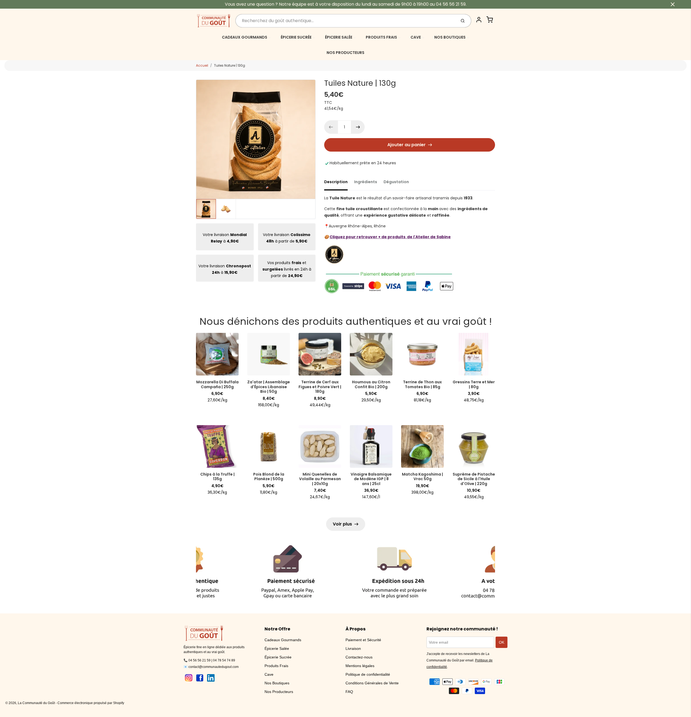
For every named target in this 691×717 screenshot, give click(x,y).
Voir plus (342, 524)
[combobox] (345, 21)
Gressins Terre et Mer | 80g (474, 384)
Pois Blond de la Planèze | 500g (268, 477)
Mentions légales (360, 666)
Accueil (202, 65)
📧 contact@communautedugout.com (211, 667)
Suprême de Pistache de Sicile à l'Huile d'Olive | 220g (474, 479)
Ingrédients (365, 182)
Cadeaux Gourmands (283, 640)
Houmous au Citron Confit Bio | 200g (371, 384)
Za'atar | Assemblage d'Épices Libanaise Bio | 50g (268, 386)
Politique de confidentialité (368, 674)
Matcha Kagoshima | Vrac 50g (422, 477)
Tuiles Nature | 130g (229, 65)
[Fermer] (672, 4)
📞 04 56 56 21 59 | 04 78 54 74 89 (209, 660)
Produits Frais (276, 666)
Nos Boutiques (277, 683)
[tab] (339, 183)
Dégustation (396, 182)
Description (336, 182)
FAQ (349, 691)
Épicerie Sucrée (278, 657)
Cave (269, 674)
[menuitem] (246, 37)
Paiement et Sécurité (363, 640)
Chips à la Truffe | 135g (217, 477)
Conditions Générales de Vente (372, 683)
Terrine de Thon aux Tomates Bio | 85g (422, 384)
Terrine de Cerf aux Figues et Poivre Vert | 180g (320, 386)
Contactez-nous (359, 657)
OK (501, 642)
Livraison (353, 648)
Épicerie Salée (277, 648)
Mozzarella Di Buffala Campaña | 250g (217, 384)
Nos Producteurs (279, 691)
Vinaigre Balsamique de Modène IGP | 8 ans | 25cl (371, 479)
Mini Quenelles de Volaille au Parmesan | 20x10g (320, 479)
